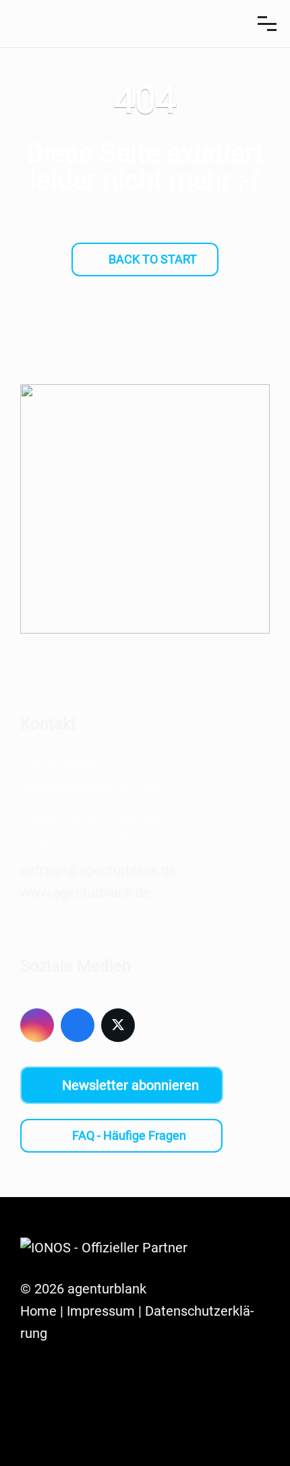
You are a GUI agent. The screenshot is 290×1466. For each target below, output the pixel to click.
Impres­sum (101, 1311)
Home (38, 1311)
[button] (267, 23)
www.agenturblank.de (85, 892)
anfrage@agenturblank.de (98, 870)
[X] (118, 1025)
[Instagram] (37, 1025)
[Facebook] (77, 1025)
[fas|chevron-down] (145, 307)
